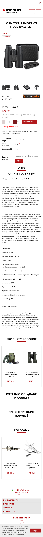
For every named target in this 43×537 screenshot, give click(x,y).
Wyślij (19, 161)
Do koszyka (28, 122)
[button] (21, 500)
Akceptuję (35, 531)
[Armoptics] (31, 96)
